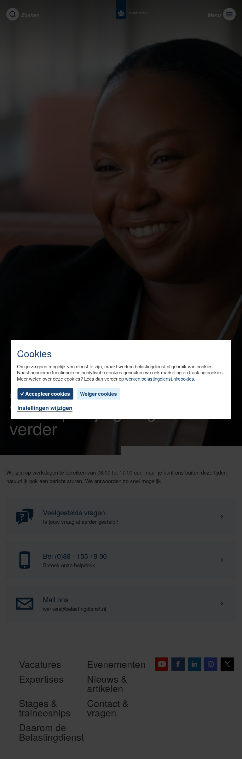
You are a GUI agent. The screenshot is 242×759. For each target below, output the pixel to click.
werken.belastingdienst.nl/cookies (159, 379)
